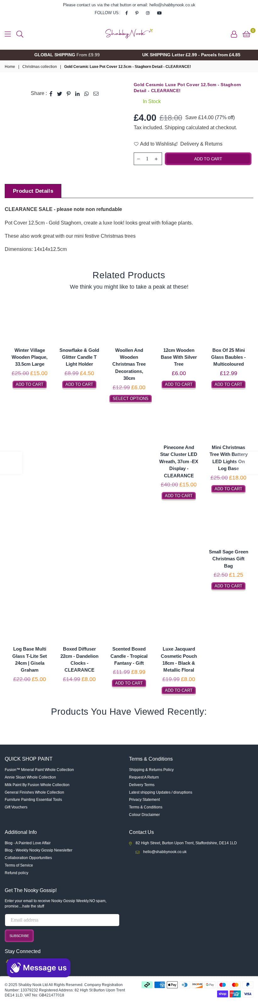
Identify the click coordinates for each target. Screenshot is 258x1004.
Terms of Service (19, 865)
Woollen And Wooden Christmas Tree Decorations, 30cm (129, 364)
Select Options (131, 398)
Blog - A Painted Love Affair (28, 843)
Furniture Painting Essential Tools (33, 799)
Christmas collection (39, 66)
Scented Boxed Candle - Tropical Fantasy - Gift (129, 656)
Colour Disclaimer (144, 815)
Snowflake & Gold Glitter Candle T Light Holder (79, 357)
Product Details (33, 191)
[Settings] (234, 33)
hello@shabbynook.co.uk (165, 852)
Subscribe (19, 936)
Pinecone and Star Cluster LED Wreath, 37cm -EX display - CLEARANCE (178, 461)
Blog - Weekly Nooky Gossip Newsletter (38, 850)
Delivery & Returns (200, 144)
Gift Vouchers (16, 807)
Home (10, 66)
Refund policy (16, 873)
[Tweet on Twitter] (59, 93)
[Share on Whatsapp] (86, 93)
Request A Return (144, 777)
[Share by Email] (96, 93)
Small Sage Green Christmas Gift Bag (228, 559)
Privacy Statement (144, 799)
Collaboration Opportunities (28, 858)
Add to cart (29, 384)
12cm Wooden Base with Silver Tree (179, 357)
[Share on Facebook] (51, 93)
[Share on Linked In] (77, 93)
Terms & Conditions (145, 807)
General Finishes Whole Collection (34, 792)
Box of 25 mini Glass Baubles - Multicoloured (228, 357)
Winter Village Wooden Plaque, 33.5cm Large (30, 357)
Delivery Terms (141, 785)
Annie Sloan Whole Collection (30, 777)
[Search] (20, 33)
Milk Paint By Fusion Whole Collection (37, 785)
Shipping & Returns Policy (151, 770)
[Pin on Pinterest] (69, 93)
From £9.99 (67, 54)
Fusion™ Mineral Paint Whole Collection (39, 770)
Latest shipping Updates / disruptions (160, 792)
